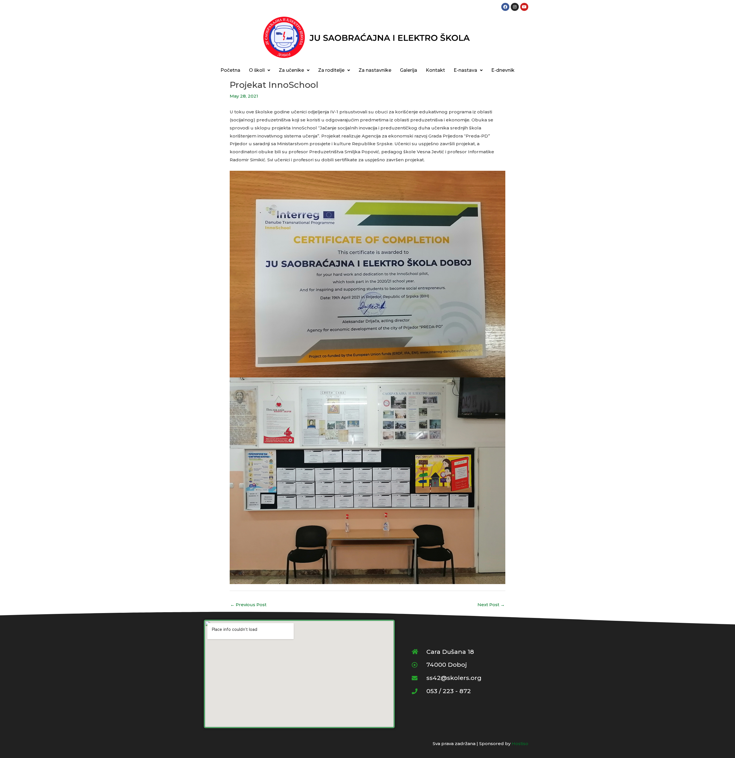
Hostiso (520, 743)
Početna (230, 70)
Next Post (491, 604)
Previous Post (248, 604)
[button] (259, 70)
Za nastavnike (375, 70)
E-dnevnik (502, 70)
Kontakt (435, 70)
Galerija (408, 70)
